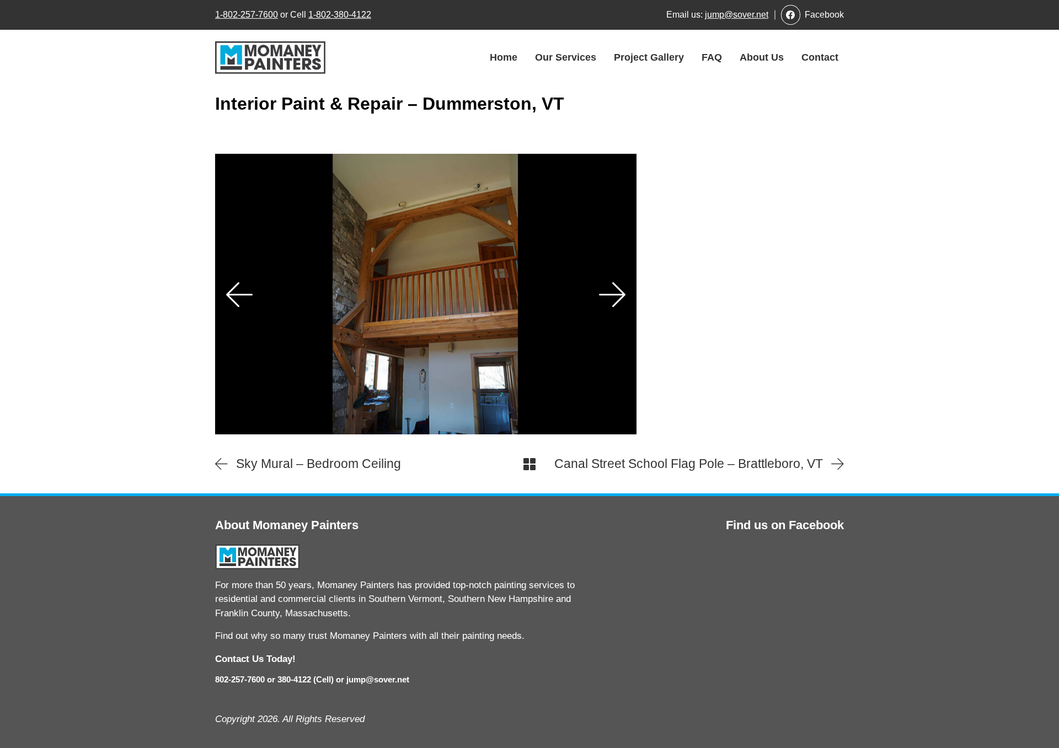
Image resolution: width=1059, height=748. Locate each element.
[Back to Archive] (529, 464)
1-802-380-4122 (339, 14)
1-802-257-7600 (246, 14)
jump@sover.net (736, 14)
